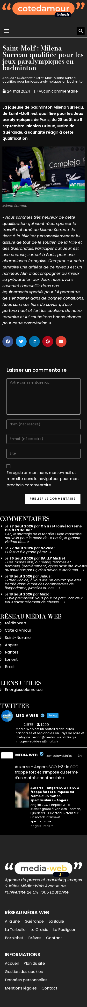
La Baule (56, 921)
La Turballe (15, 929)
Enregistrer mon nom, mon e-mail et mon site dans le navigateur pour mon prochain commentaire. (43, 479)
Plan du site (34, 963)
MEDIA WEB (26, 755)
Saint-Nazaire (18, 637)
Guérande (25, 78)
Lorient (11, 659)
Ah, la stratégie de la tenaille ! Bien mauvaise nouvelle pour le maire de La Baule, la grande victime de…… (43, 538)
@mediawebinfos (59, 756)
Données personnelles (26, 980)
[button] (6, 31)
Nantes (11, 652)
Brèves (34, 938)
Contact (54, 938)
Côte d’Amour (18, 630)
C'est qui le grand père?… (28, 552)
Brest (10, 667)
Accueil (8, 78)
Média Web (15, 623)
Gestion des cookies (24, 971)
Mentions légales (21, 988)
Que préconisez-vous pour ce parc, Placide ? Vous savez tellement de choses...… (43, 600)
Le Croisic (39, 929)
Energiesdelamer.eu (24, 689)
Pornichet (14, 938)
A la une (12, 921)
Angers (11, 645)
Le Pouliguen (64, 929)
